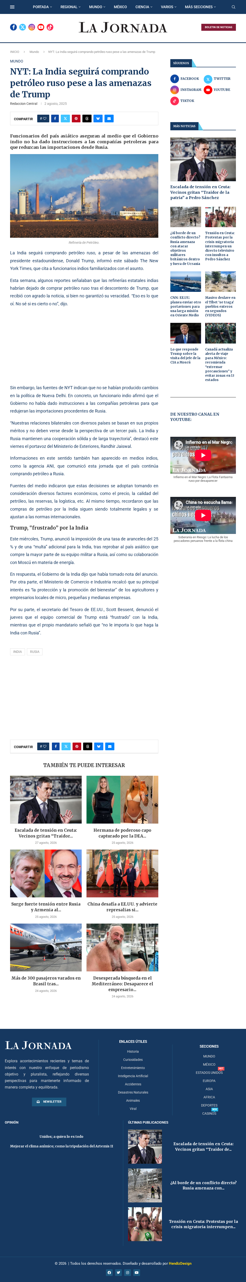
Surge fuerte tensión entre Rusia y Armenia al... (45, 907)
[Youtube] (40, 27)
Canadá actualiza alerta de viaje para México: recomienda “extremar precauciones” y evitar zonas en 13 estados (219, 364)
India (17, 652)
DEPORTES (209, 1105)
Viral (133, 1108)
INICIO (14, 52)
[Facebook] (13, 27)
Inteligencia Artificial (133, 1076)
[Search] (233, 7)
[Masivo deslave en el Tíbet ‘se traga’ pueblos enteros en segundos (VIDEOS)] (220, 281)
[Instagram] (31, 27)
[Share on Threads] (87, 118)
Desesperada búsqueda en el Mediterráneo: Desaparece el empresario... (122, 984)
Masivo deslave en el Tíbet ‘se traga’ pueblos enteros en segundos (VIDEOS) (220, 306)
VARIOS (167, 7)
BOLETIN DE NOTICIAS (218, 27)
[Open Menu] (12, 7)
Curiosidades (133, 1059)
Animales (133, 1100)
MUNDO (95, 7)
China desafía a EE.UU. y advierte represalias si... (122, 907)
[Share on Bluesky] (98, 118)
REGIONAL (69, 7)
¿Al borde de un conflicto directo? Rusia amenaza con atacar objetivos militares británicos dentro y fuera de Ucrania (185, 248)
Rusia (34, 652)
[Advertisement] (84, 345)
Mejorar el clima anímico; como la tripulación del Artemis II (61, 1146)
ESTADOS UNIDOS (209, 1072)
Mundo (34, 52)
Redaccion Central (23, 104)
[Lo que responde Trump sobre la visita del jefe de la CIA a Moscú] (185, 333)
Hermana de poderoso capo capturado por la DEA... (122, 833)
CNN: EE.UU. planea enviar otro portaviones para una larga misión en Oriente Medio (185, 306)
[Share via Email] (109, 118)
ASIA (209, 1089)
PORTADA (41, 7)
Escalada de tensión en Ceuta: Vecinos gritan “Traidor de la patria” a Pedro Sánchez (200, 192)
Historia (133, 1051)
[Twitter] (22, 27)
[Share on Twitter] (65, 118)
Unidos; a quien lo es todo (61, 1136)
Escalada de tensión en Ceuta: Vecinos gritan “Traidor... (46, 833)
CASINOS (209, 1113)
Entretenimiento (133, 1067)
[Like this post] (44, 118)
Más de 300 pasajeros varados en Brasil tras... (46, 981)
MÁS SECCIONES (199, 7)
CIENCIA (142, 7)
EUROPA (209, 1080)
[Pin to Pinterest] (76, 118)
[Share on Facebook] (55, 118)
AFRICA (209, 1097)
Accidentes (133, 1084)
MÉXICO (120, 7)
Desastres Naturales (133, 1092)
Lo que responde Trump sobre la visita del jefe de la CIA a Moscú (185, 356)
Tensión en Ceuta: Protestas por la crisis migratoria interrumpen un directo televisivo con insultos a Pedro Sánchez (220, 246)
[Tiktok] (50, 27)
